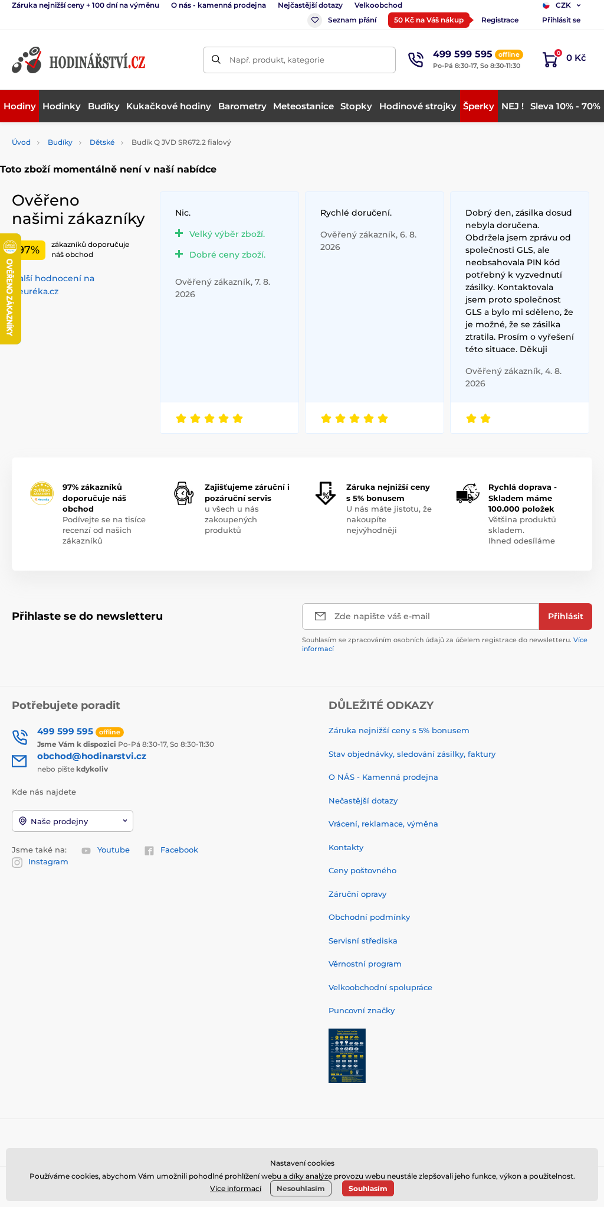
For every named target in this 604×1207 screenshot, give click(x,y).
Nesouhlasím (301, 1188)
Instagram (48, 861)
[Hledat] (216, 60)
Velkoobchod (378, 5)
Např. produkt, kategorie (276, 59)
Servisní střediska (363, 940)
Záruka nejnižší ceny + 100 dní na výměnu (85, 5)
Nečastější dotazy (363, 800)
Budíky (60, 142)
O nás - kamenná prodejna (218, 5)
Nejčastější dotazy (310, 5)
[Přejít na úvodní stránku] (79, 60)
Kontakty (346, 847)
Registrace (499, 19)
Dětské (102, 142)
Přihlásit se (561, 19)
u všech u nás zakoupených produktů (232, 519)
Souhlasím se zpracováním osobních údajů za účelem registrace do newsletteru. (444, 644)
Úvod (21, 142)
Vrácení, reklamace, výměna (383, 823)
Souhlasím (368, 1188)
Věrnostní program (365, 963)
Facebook (179, 849)
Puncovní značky (362, 1010)
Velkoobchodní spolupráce (380, 987)
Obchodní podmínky (369, 917)
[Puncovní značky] (347, 1054)
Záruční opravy (357, 894)
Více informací (235, 1188)
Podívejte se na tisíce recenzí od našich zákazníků (104, 530)
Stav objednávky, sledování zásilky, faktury (412, 754)
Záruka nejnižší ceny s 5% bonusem (399, 730)
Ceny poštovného (362, 870)
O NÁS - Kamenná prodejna (383, 777)
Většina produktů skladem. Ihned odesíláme (522, 530)
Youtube (113, 849)
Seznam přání (352, 19)
